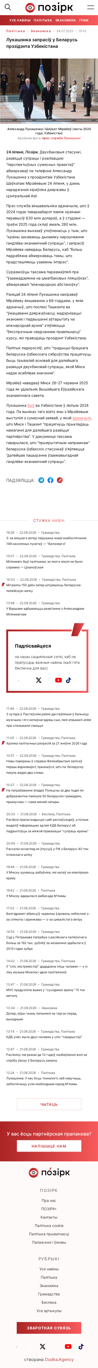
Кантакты (49, 1217)
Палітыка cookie (49, 1225)
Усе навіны (20, 20)
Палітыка (43, 20)
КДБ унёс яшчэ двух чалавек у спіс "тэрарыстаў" (44, 1037)
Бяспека (49, 1302)
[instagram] (49, 680)
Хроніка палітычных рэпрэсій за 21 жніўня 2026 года (46, 743)
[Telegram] (41, 480)
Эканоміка (65, 20)
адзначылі (81, 418)
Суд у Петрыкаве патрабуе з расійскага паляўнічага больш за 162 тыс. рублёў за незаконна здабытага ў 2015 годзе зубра (46, 943)
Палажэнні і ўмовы (49, 1242)
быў (30, 405)
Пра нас (49, 1200)
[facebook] (29, 680)
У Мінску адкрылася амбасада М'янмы (36, 896)
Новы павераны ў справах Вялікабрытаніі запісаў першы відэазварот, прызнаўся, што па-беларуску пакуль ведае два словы (45, 767)
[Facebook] (50, 480)
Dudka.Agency (59, 1359)
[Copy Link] (60, 480)
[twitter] (39, 680)
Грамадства (49, 1294)
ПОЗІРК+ (49, 1209)
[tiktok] (68, 680)
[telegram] (19, 680)
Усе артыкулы (49, 1310)
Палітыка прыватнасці (49, 1234)
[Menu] (90, 7)
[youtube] (58, 680)
